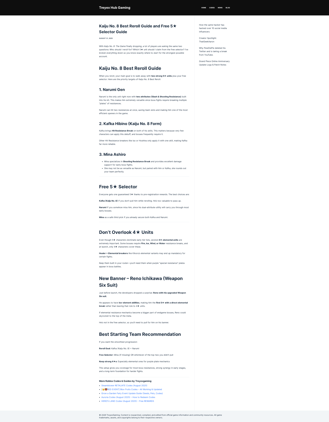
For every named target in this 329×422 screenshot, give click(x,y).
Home (203, 8)
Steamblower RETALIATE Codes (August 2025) (124, 385)
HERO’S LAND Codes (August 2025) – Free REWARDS (127, 401)
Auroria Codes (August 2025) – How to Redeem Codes (128, 397)
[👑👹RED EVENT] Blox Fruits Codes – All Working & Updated (131, 389)
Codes (212, 8)
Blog (228, 8)
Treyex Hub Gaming (114, 8)
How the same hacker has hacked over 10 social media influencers (213, 28)
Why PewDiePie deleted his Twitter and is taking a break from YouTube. (213, 51)
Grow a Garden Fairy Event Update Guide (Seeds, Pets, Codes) (132, 393)
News (220, 8)
